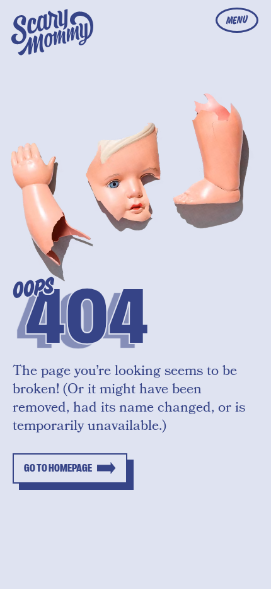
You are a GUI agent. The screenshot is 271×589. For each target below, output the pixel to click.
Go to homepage (58, 468)
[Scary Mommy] (52, 32)
